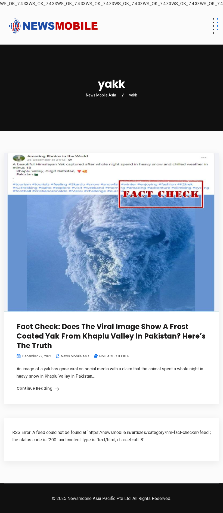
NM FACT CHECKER (114, 356)
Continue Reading (34, 388)
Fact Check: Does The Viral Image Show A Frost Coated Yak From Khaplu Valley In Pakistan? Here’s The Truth (111, 336)
